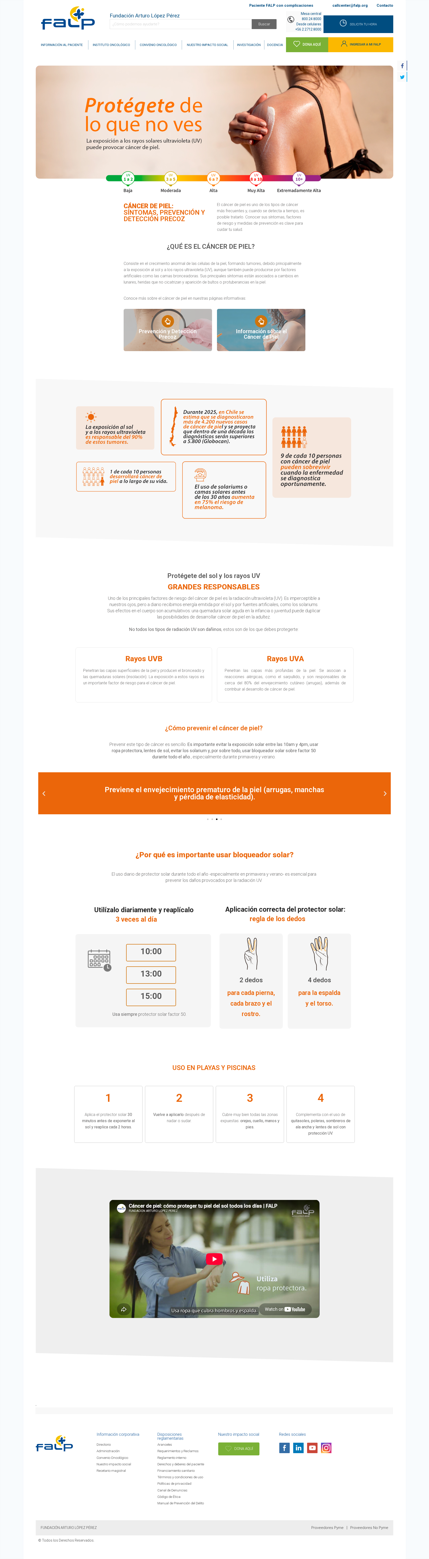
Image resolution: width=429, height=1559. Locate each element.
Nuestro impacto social (114, 1464)
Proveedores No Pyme (369, 1527)
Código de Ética (168, 1497)
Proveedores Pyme (327, 1527)
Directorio (104, 1444)
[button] (208, 819)
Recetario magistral (111, 1471)
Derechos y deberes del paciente (180, 1464)
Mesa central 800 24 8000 (311, 16)
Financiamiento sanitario (176, 1471)
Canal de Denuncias (172, 1490)
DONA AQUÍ (243, 1448)
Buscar (264, 24)
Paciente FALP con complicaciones (281, 5)
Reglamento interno (171, 1458)
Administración (108, 1451)
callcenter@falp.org (350, 5)
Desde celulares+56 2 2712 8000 (308, 26)
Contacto (385, 5)
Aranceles (164, 1444)
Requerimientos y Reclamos (178, 1451)
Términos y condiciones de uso (180, 1477)
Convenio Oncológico (112, 1458)
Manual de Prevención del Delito (180, 1503)
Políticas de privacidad (174, 1483)
